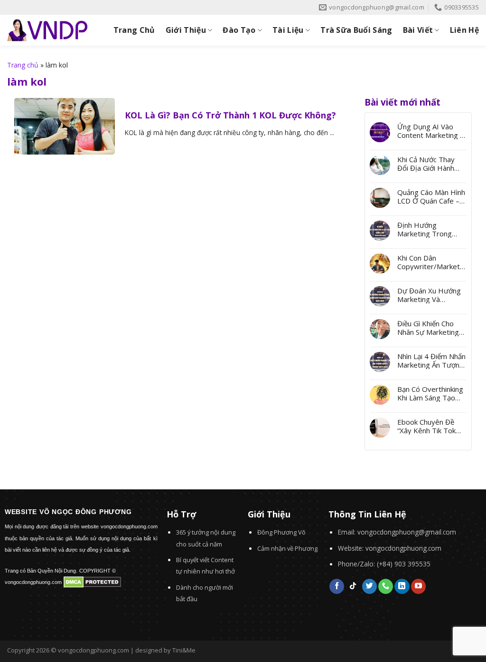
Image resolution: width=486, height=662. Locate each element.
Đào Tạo (239, 30)
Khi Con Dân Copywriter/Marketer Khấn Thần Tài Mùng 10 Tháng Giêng (430, 262)
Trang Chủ (134, 30)
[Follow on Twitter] (369, 586)
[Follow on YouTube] (418, 586)
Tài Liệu (288, 30)
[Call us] (385, 586)
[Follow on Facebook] (336, 586)
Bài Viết (418, 30)
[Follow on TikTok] (353, 586)
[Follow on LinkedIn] (401, 586)
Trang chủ (22, 64)
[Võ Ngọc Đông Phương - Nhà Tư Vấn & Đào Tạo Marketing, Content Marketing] (47, 30)
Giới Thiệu (186, 30)
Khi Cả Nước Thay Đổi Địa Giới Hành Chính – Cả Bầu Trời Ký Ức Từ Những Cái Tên (430, 163)
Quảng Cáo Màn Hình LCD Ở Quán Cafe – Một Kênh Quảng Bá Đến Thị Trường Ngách (431, 196)
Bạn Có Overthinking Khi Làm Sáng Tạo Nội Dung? (430, 393)
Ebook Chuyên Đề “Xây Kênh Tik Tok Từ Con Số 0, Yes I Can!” (427, 426)
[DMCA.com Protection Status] (92, 581)
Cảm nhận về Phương (287, 548)
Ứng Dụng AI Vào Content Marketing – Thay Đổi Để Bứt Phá (431, 130)
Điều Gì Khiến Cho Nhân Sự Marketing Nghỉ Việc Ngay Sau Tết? (428, 327)
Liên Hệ (464, 30)
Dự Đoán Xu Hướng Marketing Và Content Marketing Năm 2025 (429, 294)
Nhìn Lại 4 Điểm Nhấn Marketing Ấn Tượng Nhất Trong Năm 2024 (431, 360)
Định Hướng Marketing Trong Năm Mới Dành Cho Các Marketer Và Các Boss (430, 229)
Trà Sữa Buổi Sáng (356, 30)
